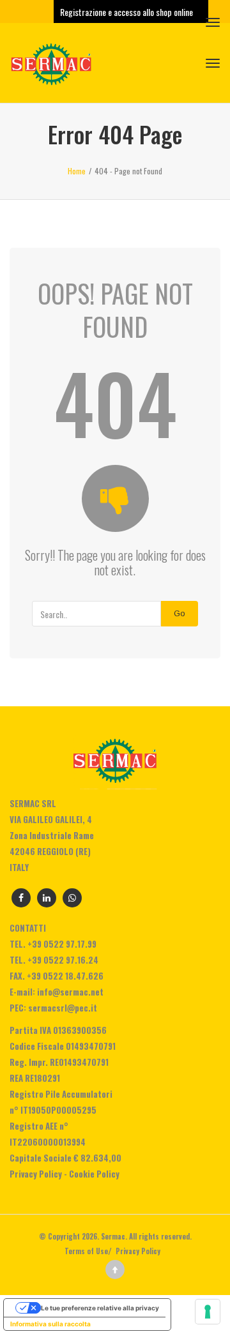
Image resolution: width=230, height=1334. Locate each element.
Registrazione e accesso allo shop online (127, 12)
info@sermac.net (70, 991)
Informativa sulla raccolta (50, 1324)
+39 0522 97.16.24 (62, 959)
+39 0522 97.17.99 (61, 943)
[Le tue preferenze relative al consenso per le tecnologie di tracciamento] (207, 1312)
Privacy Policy (36, 1173)
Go (179, 613)
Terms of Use (86, 1251)
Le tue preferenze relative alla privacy (100, 1308)
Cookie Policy (94, 1173)
